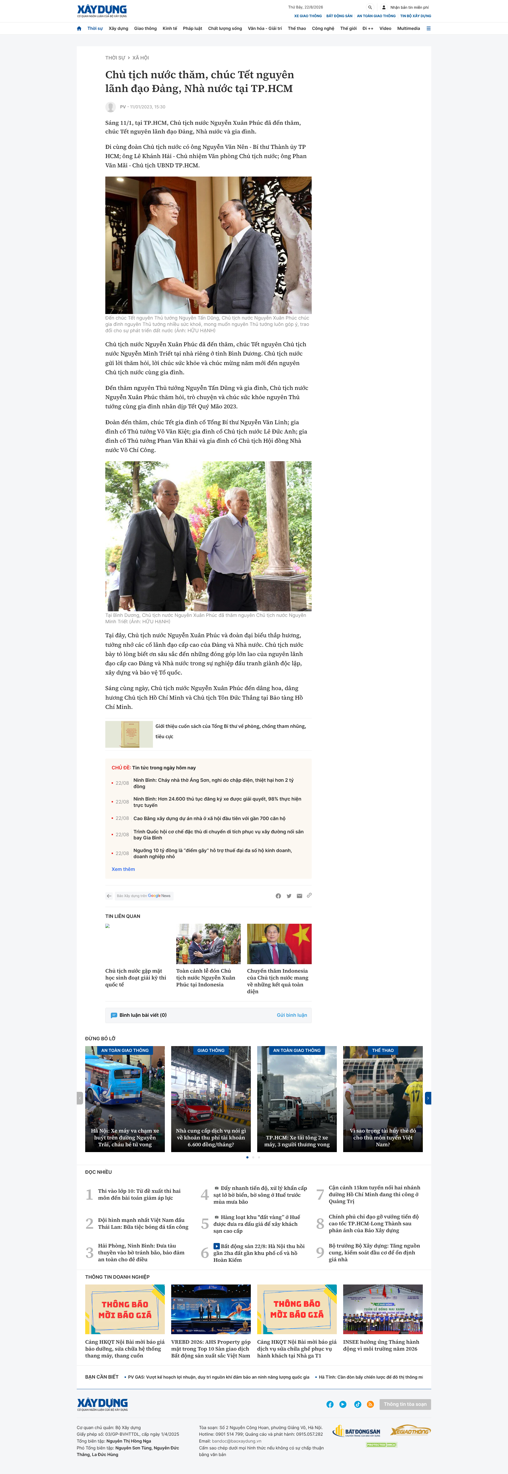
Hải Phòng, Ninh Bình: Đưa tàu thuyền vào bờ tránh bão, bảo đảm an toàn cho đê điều (141, 1252)
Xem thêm (123, 869)
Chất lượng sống (225, 28)
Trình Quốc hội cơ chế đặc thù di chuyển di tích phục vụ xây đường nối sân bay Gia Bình (219, 835)
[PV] (110, 107)
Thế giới (348, 28)
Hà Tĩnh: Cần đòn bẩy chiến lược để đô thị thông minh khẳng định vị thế (392, 1377)
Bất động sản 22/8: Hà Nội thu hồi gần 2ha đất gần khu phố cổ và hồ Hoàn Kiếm (259, 1252)
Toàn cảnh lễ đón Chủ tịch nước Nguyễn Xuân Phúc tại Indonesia (205, 977)
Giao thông (145, 28)
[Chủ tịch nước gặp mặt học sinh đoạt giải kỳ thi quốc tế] (137, 944)
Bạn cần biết (102, 1377)
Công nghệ (323, 28)
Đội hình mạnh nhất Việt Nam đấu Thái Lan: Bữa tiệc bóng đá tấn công (143, 1223)
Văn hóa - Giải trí (265, 28)
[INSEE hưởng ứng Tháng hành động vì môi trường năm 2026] (383, 1309)
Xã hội (140, 58)
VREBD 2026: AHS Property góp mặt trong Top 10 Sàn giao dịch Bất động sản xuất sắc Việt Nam (211, 1348)
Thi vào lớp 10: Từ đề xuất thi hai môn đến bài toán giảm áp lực (139, 1194)
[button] (247, 1157)
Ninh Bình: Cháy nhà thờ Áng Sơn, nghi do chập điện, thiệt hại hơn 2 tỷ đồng (214, 783)
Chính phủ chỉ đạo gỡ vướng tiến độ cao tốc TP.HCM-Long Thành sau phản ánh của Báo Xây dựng (374, 1223)
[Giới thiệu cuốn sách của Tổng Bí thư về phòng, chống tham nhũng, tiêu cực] (129, 734)
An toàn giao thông (376, 16)
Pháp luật (192, 28)
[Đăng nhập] (384, 7)
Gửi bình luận (292, 1015)
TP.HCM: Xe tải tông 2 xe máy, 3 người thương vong (297, 1141)
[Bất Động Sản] (356, 1431)
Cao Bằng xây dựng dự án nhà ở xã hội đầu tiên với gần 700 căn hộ (210, 818)
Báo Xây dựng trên (132, 896)
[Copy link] (309, 896)
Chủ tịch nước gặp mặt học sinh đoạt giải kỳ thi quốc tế (135, 977)
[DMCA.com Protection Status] (381, 1445)
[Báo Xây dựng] (102, 11)
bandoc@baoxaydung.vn (236, 1441)
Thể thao (297, 28)
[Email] (299, 896)
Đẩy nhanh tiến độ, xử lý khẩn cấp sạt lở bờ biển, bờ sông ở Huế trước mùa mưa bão (260, 1194)
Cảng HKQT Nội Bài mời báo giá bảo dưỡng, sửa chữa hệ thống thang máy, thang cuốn (125, 1348)
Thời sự (95, 28)
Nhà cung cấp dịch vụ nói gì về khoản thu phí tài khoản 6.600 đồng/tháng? (211, 1137)
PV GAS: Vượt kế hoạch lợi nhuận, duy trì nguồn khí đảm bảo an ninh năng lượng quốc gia (218, 1377)
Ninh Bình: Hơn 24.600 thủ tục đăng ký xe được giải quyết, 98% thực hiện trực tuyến (217, 802)
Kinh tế (170, 28)
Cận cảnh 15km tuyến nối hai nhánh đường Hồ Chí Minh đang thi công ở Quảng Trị (374, 1194)
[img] (208, 245)
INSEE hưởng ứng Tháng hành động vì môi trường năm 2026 (381, 1345)
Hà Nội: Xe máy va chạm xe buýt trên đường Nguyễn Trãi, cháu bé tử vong (125, 1137)
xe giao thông (308, 16)
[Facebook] (278, 896)
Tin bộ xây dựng (415, 16)
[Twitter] (289, 896)
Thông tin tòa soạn (405, 1404)
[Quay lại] (109, 896)
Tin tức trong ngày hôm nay (164, 768)
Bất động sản (339, 16)
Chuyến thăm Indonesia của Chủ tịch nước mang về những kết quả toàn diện (278, 981)
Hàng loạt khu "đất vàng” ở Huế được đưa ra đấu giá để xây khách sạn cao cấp (257, 1223)
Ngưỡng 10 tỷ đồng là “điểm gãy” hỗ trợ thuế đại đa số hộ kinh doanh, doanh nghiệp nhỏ (213, 854)
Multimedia (408, 28)
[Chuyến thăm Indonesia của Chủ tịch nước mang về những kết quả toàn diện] (279, 944)
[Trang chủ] (79, 28)
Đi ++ (368, 28)
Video (385, 28)
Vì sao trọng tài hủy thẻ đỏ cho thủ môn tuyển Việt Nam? (383, 1137)
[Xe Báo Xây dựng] (410, 1429)
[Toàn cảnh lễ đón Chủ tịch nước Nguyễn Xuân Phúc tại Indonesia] (208, 944)
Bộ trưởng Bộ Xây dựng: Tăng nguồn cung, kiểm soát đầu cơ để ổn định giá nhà (374, 1252)
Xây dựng (118, 28)
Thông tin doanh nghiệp (117, 1277)
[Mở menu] (428, 28)
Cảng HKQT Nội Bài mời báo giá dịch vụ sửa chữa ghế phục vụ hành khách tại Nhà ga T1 (297, 1348)
